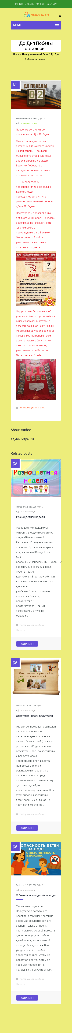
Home (16, 54)
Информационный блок (35, 54)
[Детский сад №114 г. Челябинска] (36, 15)
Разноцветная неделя (30, 517)
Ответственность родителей (34, 716)
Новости (20, 630)
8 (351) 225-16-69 (48, 4)
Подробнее (27, 644)
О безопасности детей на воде (36, 895)
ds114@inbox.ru (26, 4)
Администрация (28, 123)
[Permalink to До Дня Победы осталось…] (36, 108)
